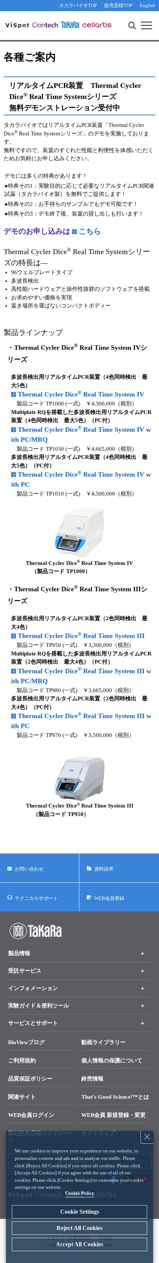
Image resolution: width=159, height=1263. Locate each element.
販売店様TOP (118, 5)
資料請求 (104, 869)
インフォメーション (33, 988)
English (147, 5)
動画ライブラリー (103, 1042)
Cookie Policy (79, 1193)
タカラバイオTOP (78, 5)
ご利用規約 (22, 1060)
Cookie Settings (79, 1211)
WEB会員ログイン (31, 1115)
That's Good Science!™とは (115, 1097)
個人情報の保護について (111, 1060)
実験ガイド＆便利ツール (38, 1006)
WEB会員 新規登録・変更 (113, 1115)
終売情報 (92, 1079)
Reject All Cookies (79, 1228)
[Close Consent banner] (147, 1137)
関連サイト (22, 1097)
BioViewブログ (26, 1042)
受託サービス (24, 971)
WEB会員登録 (109, 898)
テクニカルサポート (36, 898)
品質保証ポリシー (30, 1079)
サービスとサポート (33, 1023)
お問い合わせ (29, 869)
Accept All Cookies (79, 1244)
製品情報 (19, 953)
